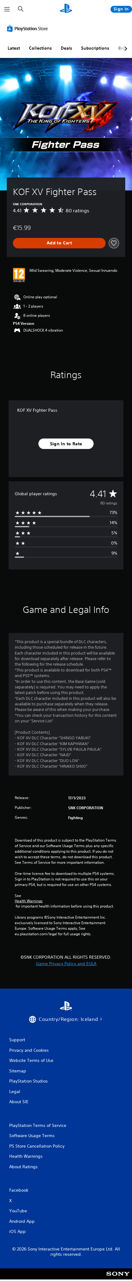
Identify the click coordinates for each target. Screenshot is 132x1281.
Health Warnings (29, 901)
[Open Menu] (7, 9)
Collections (40, 48)
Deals (66, 48)
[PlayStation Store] (28, 28)
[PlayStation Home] (66, 9)
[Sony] (118, 1278)
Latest (14, 48)
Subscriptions (95, 48)
